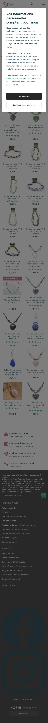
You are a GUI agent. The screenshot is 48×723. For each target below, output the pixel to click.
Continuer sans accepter (24, 105)
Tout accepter (24, 96)
